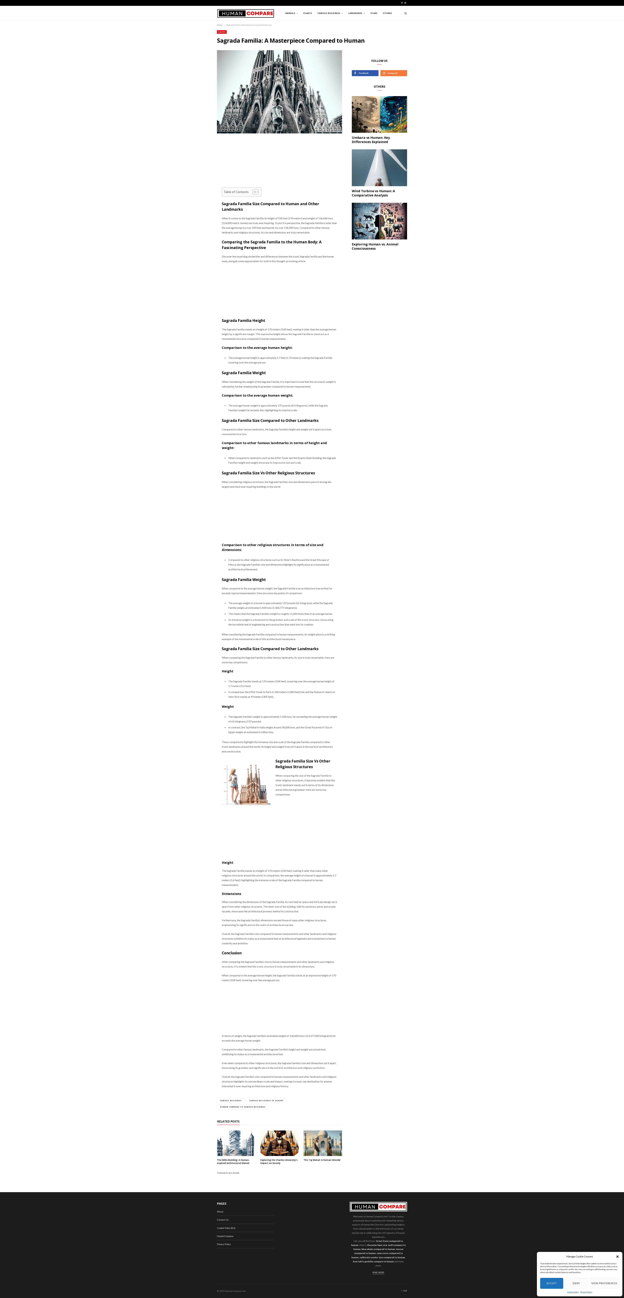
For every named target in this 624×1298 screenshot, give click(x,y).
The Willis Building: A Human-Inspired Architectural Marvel (233, 1161)
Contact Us (223, 1219)
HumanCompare (225, 1236)
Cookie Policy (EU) (226, 1228)
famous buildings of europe (266, 1100)
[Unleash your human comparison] (246, 13)
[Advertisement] (279, 163)
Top (404, 1290)
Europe (222, 32)
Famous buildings (329, 13)
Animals (290, 13)
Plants (307, 13)
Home (219, 25)
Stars (373, 13)
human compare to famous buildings (243, 1107)
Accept (551, 1283)
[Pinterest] (200, 168)
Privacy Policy (586, 1292)
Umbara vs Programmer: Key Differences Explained (371, 139)
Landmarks (355, 13)
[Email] (200, 176)
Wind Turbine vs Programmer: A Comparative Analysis (373, 193)
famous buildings (231, 1100)
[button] (617, 1256)
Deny (576, 1283)
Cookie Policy (573, 1292)
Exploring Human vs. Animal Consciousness (375, 246)
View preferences (604, 1283)
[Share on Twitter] (200, 159)
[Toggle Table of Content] (254, 192)
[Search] (404, 13)
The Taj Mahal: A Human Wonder (322, 1159)
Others (387, 13)
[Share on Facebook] (200, 151)
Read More (378, 1272)
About (220, 1211)
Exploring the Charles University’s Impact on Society (279, 1161)
